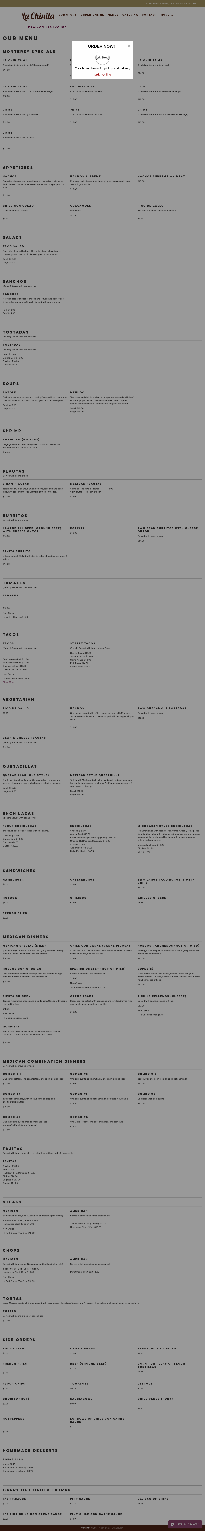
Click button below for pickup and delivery (102, 68)
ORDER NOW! (101, 46)
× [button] (129, 46)
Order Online (102, 74)
